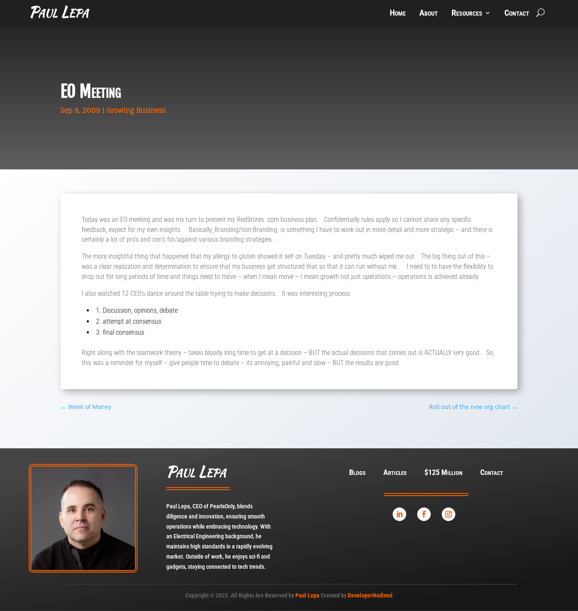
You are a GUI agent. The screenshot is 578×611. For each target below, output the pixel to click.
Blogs (357, 473)
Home (398, 14)
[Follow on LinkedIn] (399, 514)
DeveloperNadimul (370, 595)
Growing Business (136, 110)
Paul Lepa (307, 595)
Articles (395, 473)
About (428, 14)
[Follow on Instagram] (448, 514)
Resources (466, 14)
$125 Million (443, 473)
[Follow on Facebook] (424, 514)
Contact (516, 14)
